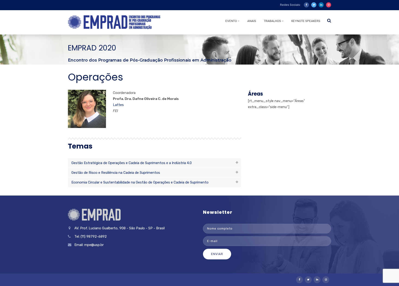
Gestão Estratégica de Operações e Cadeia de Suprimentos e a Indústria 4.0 (131, 163)
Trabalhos (272, 21)
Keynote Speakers (305, 21)
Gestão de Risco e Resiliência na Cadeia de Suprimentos (115, 173)
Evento (231, 21)
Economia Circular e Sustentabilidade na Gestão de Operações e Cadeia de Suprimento (140, 182)
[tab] (154, 163)
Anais (251, 21)
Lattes (118, 105)
